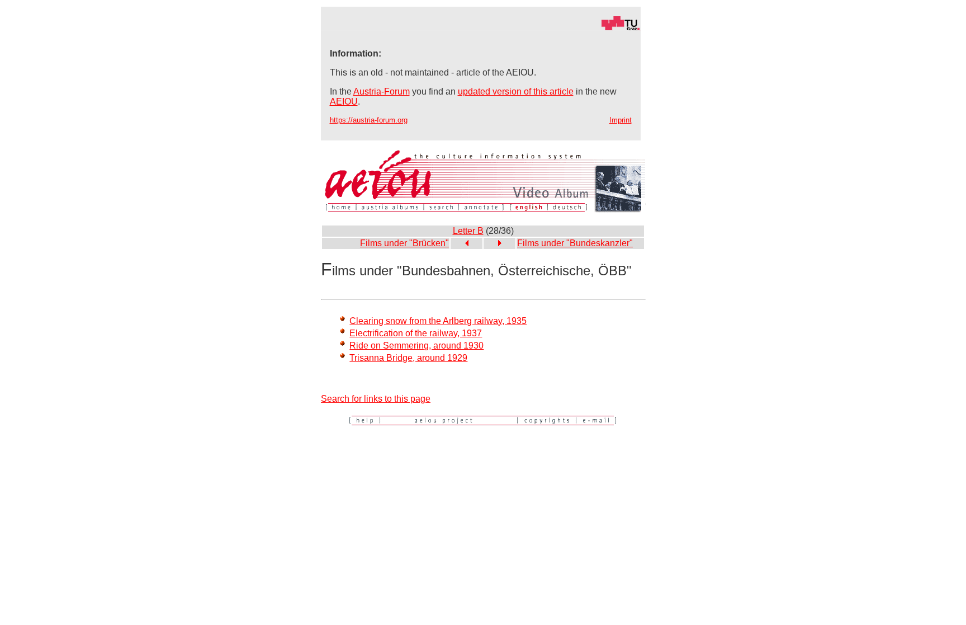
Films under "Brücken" (404, 243)
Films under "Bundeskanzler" (575, 243)
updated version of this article (516, 91)
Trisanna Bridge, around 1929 (408, 358)
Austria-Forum (381, 91)
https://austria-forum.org (369, 120)
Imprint (620, 120)
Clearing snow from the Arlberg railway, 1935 (438, 321)
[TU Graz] (481, 27)
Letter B (468, 231)
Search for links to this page (375, 398)
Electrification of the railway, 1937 (415, 333)
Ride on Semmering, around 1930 (416, 345)
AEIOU (344, 101)
